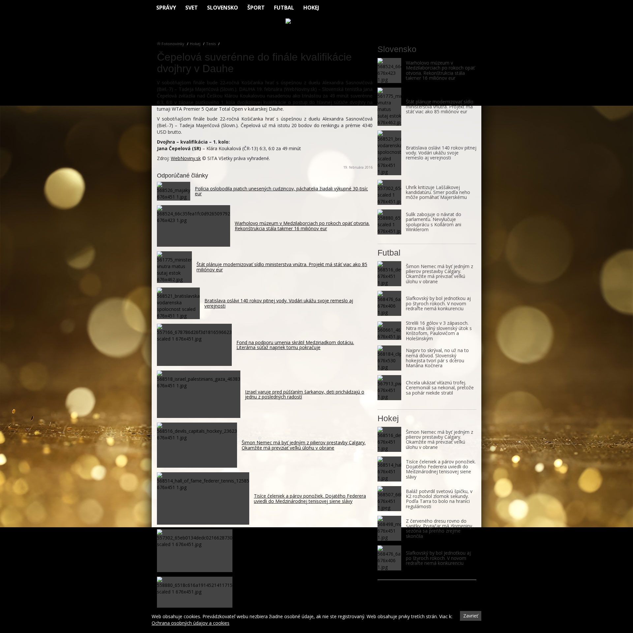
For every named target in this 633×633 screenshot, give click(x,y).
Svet (191, 7)
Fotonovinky (173, 43)
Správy (166, 7)
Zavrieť (470, 616)
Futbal (284, 7)
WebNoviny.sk (186, 158)
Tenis (211, 43)
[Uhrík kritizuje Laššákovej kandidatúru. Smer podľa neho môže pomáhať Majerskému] (389, 192)
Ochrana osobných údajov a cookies (190, 623)
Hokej (311, 7)
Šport (256, 7)
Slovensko (222, 7)
